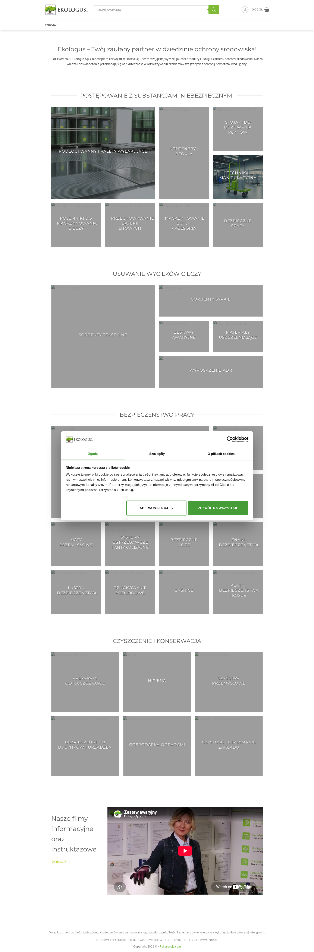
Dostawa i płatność (111, 940)
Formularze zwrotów (145, 940)
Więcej (51, 24)
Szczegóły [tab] (157, 454)
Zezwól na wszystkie (218, 508)
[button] (245, 9)
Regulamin (173, 940)
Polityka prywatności (201, 940)
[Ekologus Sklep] (66, 9)
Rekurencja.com (170, 946)
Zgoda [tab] (93, 454)
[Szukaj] (213, 9)
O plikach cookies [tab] (221, 454)
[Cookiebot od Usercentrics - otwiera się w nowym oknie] (229, 439)
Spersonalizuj (154, 508)
